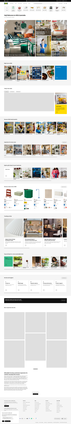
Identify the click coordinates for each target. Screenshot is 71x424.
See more (5, 404)
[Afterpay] (31, 418)
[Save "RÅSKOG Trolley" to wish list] (6, 205)
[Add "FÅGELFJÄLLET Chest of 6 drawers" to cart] (54, 205)
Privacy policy (36, 422)
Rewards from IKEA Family (49, 403)
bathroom (10, 388)
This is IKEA (58, 402)
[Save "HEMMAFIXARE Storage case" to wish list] (16, 205)
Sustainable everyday (59, 405)
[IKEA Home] (6, 3)
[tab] (6, 91)
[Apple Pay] (22, 418)
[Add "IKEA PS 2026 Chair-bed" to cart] (64, 205)
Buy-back (24, 410)
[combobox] (44, 3)
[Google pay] (25, 418)
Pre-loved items (25, 409)
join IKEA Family (19, 381)
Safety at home (58, 410)
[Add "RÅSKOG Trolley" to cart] (5, 205)
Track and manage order (38, 403)
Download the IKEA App (48, 410)
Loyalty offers (47, 406)
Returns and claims (37, 405)
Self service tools (37, 402)
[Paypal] (29, 418)
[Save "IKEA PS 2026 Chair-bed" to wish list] (66, 205)
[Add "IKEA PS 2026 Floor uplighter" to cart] (34, 205)
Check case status (37, 406)
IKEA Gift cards (36, 409)
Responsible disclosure (50, 422)
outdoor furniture (17, 388)
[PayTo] (27, 418)
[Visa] (20, 418)
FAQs (35, 412)
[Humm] (34, 418)
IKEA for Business (48, 405)
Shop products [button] (12, 3)
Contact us (36, 410)
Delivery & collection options (26, 402)
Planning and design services (26, 405)
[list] (35, 9)
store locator (7, 385)
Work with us (58, 403)
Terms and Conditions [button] (9, 57)
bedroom (13, 388)
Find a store (24, 403)
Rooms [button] (16, 3)
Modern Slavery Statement (56, 422)
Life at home (58, 409)
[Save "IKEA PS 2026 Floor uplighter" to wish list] (36, 205)
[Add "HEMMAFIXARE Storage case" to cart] (15, 205)
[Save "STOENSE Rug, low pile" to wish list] (46, 205)
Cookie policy (45, 422)
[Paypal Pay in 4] (36, 418)
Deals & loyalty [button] (20, 3)
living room (5, 388)
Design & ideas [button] (25, 3)
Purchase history (48, 409)
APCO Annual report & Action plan (63, 422)
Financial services (25, 406)
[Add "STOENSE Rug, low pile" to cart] (44, 205)
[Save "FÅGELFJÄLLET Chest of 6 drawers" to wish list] (56, 205)
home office (25, 387)
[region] (10, 417)
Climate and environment (60, 406)
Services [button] (29, 3)
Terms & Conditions (41, 422)
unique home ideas (23, 376)
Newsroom (58, 412)
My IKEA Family (47, 402)
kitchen (8, 388)
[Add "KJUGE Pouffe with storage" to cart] (24, 206)
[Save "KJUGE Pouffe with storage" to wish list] (26, 206)
